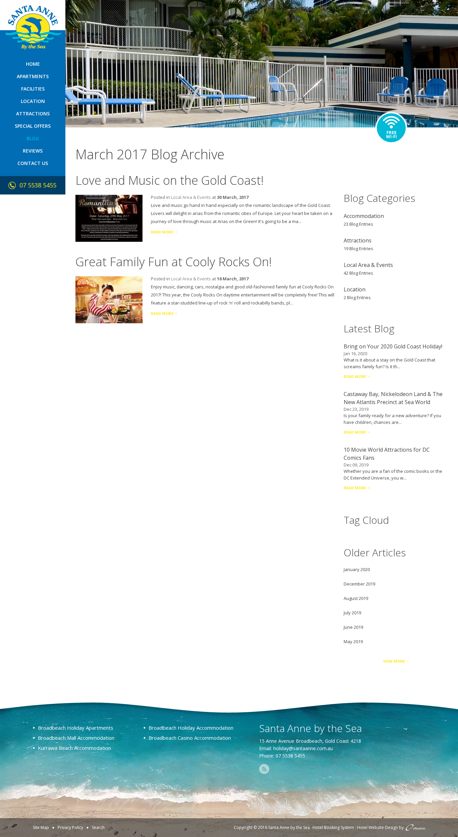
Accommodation (364, 216)
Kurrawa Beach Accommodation (74, 747)
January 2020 (357, 569)
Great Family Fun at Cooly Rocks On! (173, 262)
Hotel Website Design (377, 827)
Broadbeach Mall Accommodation (76, 737)
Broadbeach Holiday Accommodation (191, 727)
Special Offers (33, 126)
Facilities (33, 89)
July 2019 (352, 613)
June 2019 (353, 627)
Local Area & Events (191, 197)
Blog (32, 138)
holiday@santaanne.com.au (303, 748)
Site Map (41, 827)
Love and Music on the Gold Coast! (169, 180)
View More (394, 661)
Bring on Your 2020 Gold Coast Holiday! (393, 346)
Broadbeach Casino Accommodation (190, 737)
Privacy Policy (70, 827)
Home (33, 64)
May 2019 (353, 641)
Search (98, 827)
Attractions (33, 113)
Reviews (33, 151)
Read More (162, 231)
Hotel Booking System (333, 827)
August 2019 (356, 598)
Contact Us (32, 163)
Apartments (33, 76)
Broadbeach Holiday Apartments (75, 727)
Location (33, 101)
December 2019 (359, 584)
